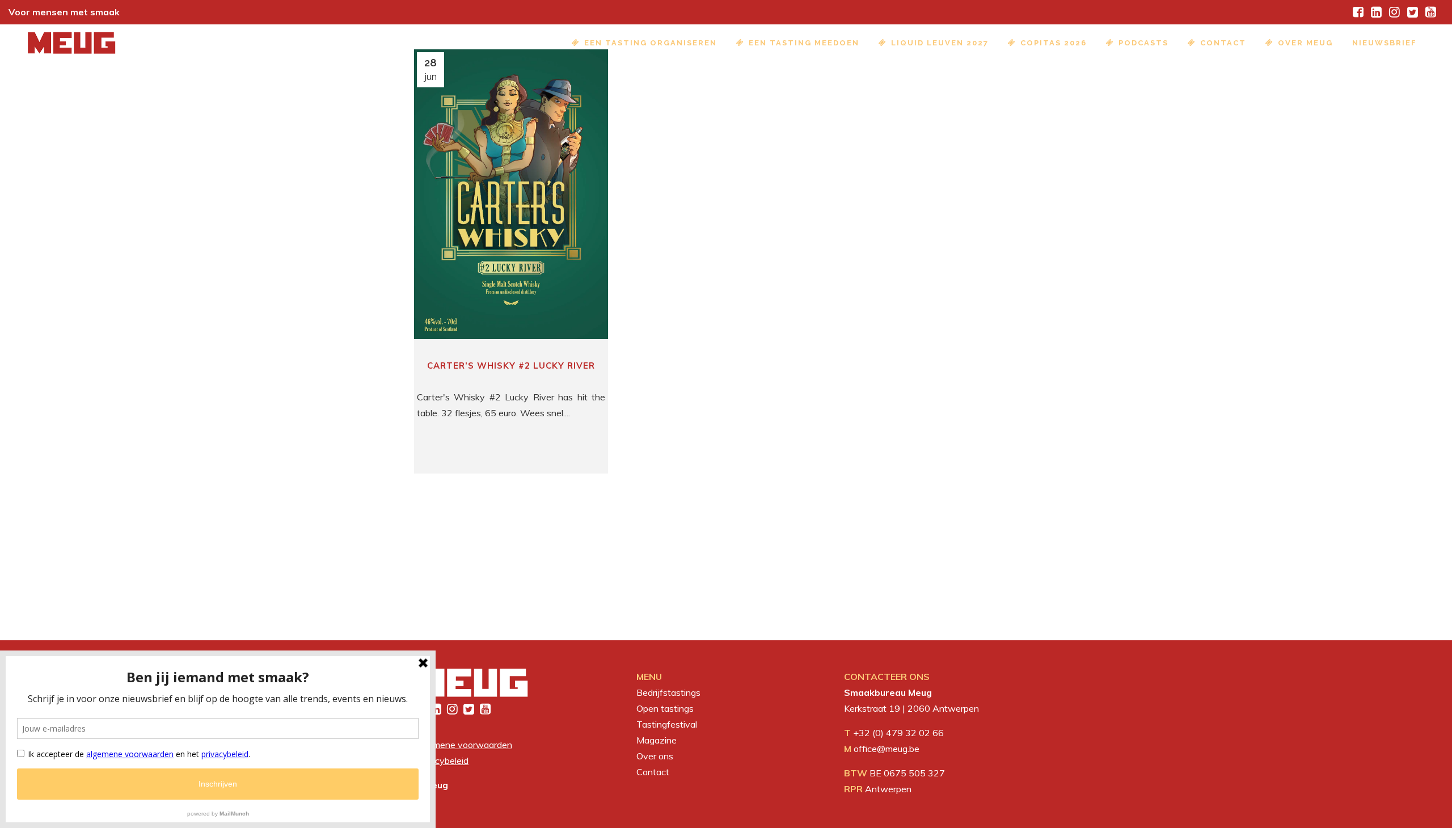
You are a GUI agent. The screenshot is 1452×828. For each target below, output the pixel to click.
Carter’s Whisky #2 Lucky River (511, 365)
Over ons (654, 756)
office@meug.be (886, 748)
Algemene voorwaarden (463, 744)
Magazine (656, 740)
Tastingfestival (666, 724)
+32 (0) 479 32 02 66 (898, 732)
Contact (652, 772)
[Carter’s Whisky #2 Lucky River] (511, 194)
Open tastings (665, 708)
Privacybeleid (441, 760)
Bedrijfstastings (668, 692)
